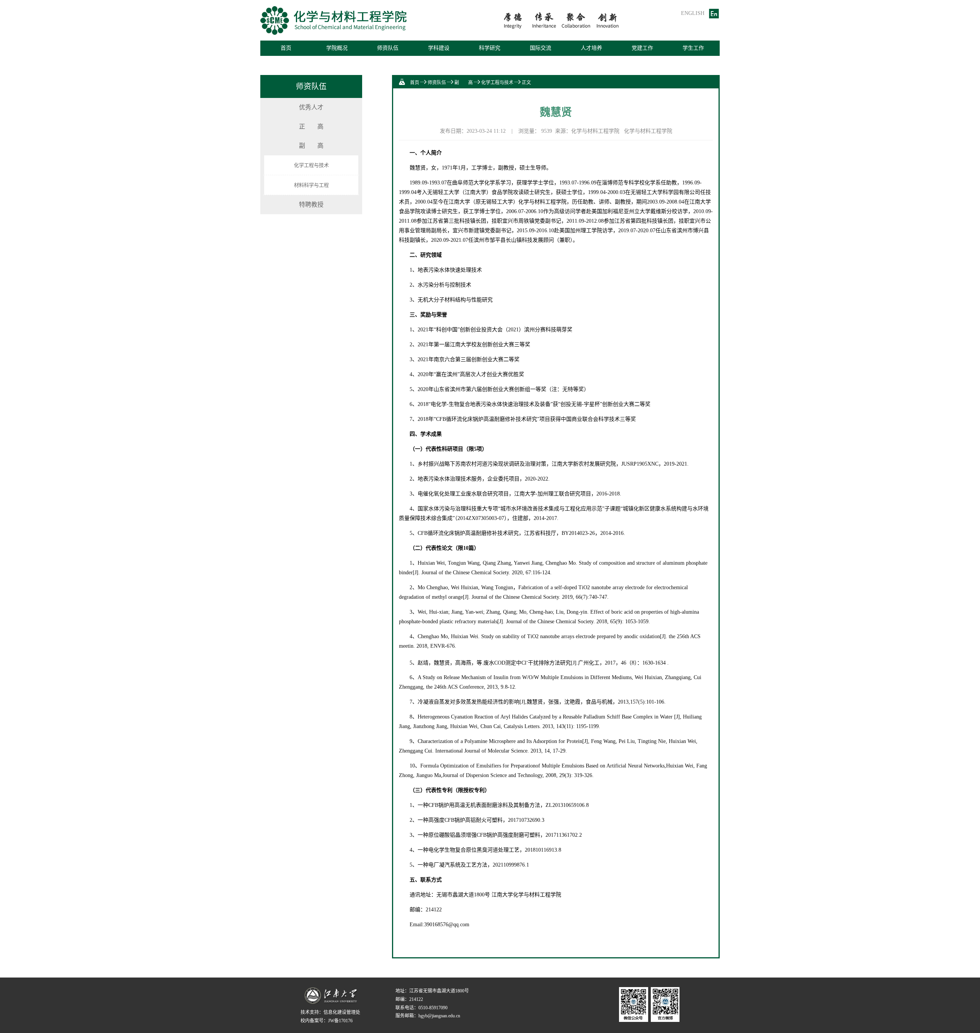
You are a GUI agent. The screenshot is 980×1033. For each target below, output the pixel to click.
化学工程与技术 (311, 165)
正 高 (311, 126)
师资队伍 (437, 82)
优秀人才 (311, 107)
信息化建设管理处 (341, 1012)
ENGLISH (692, 13)
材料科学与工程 (311, 185)
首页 (286, 48)
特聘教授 (311, 204)
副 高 (311, 145)
